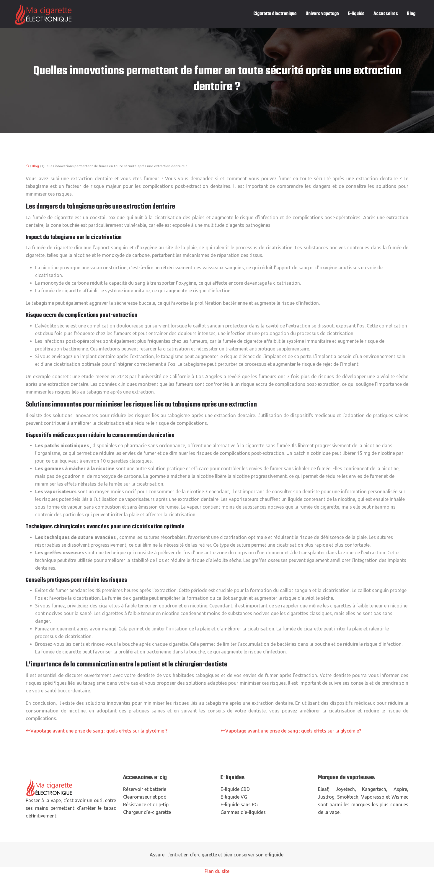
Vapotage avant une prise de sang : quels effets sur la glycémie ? (98, 730)
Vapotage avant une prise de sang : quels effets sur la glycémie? (293, 730)
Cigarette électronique (275, 14)
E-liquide (356, 14)
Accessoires (385, 14)
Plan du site (217, 871)
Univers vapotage (322, 14)
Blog (411, 14)
